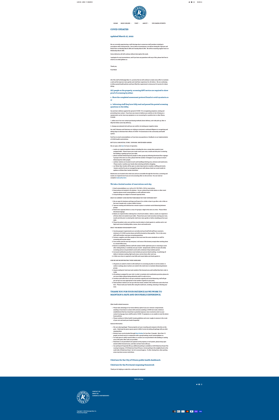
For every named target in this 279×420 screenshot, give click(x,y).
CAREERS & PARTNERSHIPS (100, 395)
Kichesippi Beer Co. (91, 411)
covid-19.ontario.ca (160, 97)
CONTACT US (96, 391)
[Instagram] (194, 2)
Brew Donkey (139, 333)
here (122, 146)
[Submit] (86, 2)
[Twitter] (189, 2)
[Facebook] (191, 2)
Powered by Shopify (82, 412)
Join (83, 2)
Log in (79, 2)
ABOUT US (95, 393)
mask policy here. (121, 178)
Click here (114, 360)
